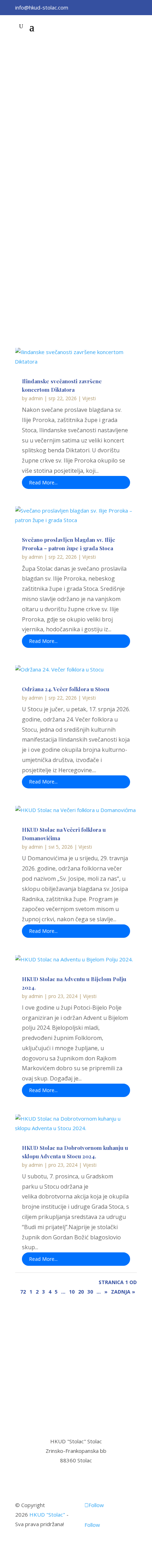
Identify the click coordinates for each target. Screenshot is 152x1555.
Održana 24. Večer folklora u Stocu (65, 689)
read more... (43, 482)
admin (36, 398)
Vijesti (89, 398)
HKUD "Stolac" (47, 1514)
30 (90, 1291)
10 (72, 1291)
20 (81, 1291)
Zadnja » (123, 1291)
